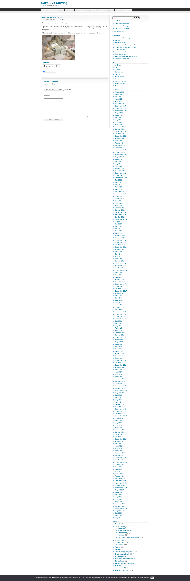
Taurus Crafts (119, 561)
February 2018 (120, 279)
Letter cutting (122, 533)
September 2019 (121, 247)
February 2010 (120, 476)
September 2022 (121, 178)
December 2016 (120, 312)
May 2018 (118, 277)
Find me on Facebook (122, 23)
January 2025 (120, 129)
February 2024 (120, 143)
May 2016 (118, 326)
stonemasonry (120, 556)
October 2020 (120, 217)
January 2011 (119, 455)
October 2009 (120, 485)
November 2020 (120, 215)
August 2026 (119, 92)
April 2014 (118, 374)
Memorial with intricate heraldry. (126, 56)
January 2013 (120, 407)
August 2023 (119, 157)
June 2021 (118, 201)
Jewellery (97, 10)
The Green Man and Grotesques (129, 537)
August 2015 (119, 342)
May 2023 (118, 164)
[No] (187, 578)
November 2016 (120, 314)
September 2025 (121, 110)
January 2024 (120, 145)
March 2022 (119, 189)
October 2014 (120, 363)
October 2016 (120, 316)
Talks (129, 10)
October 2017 (120, 289)
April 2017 (118, 302)
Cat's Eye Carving (54, 3)
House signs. (87, 10)
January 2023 (120, 171)
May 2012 (118, 423)
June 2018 (118, 275)
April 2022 (118, 187)
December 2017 (120, 284)
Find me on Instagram (122, 26)
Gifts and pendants (124, 530)
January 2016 (120, 335)
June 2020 (118, 226)
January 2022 (120, 191)
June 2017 (118, 298)
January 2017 (120, 309)
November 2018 (120, 265)
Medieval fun (119, 40)
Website (47, 95)
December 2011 (120, 434)
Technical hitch (120, 42)
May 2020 (118, 228)
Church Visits (119, 540)
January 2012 (120, 432)
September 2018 (121, 270)
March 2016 (119, 330)
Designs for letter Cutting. (53, 17)
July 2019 (118, 252)
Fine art (117, 547)
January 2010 (120, 478)
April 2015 (118, 349)
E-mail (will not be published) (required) (57, 90)
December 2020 (120, 212)
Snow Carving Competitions (124, 552)
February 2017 (120, 307)
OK (152, 577)
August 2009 (119, 490)
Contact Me (69, 10)
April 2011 (118, 448)
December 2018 (120, 263)
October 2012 (120, 413)
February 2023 (120, 168)
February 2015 (120, 353)
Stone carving (120, 10)
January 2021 (120, 210)
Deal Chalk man (120, 54)
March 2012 (119, 427)
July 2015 (118, 344)
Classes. (60, 10)
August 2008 (119, 511)
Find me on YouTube (122, 28)
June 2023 (118, 161)
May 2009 (118, 497)
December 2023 (120, 147)
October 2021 (120, 198)
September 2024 (121, 136)
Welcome (45, 10)
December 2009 (120, 481)
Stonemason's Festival (123, 554)
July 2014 (118, 370)
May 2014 (118, 372)
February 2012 (120, 430)
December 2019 (120, 240)
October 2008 (120, 506)
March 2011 (119, 450)
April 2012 (118, 425)
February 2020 (120, 235)
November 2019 (120, 242)
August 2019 (119, 249)
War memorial (120, 568)
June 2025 (118, 117)
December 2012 (120, 409)
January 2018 (120, 282)
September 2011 (121, 439)
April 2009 (118, 499)
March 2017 (119, 305)
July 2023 (118, 159)
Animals (118, 524)
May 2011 (118, 446)
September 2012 (121, 416)
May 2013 (118, 400)
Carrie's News (120, 526)
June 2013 (118, 397)
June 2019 (118, 254)
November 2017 (120, 286)
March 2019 (119, 258)
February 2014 (120, 379)
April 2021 (118, 203)
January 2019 (120, 261)
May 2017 (118, 300)
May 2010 (118, 469)
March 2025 (119, 124)
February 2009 (120, 504)
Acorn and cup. (120, 49)
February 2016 (120, 333)
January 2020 (120, 238)
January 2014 (120, 381)
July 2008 (118, 513)
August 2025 (119, 113)
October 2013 (120, 388)
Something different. (122, 59)
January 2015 (120, 356)
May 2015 (118, 346)
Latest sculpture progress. (124, 38)
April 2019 (118, 256)
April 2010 (118, 471)
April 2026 (118, 101)
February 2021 (120, 208)
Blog (53, 10)
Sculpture (121, 535)
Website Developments (123, 570)
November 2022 (120, 175)
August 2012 (119, 418)
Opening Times (108, 10)
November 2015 (120, 337)
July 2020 (118, 224)
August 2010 (119, 464)
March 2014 (119, 376)
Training (118, 565)
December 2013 (120, 383)
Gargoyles (121, 528)
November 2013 (120, 386)
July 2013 (118, 395)
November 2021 (120, 196)
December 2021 (120, 194)
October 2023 (120, 152)
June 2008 (118, 515)
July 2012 (118, 420)
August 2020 (119, 221)
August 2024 (119, 138)
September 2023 (121, 154)
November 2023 (120, 150)
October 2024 (120, 134)
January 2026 (120, 104)
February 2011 (120, 453)
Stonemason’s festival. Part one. (126, 47)
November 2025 (120, 108)
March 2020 (119, 233)
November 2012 (120, 411)
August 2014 (119, 367)
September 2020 (121, 219)
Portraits (120, 544)
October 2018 (120, 268)
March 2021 (119, 205)
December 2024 (120, 131)
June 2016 (118, 323)
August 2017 (119, 293)
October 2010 (120, 460)
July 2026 (118, 94)
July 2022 (118, 180)
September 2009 (121, 487)
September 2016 (121, 319)
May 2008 (118, 518)
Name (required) (50, 84)
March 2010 (119, 474)
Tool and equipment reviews (124, 563)
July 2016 (118, 321)
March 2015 (119, 351)
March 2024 (119, 141)
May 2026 (118, 99)
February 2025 (120, 127)
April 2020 (118, 231)
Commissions (119, 542)
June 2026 (118, 97)
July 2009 (118, 492)
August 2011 (119, 441)
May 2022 (118, 184)
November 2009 (120, 483)
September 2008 (121, 508)
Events (78, 10)
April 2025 (118, 122)
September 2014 (121, 365)
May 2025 (118, 120)
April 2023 (118, 166)
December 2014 (120, 358)
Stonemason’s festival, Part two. (126, 45)
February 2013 (120, 404)
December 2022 (120, 173)
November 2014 (120, 360)
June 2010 (118, 467)
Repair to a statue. (121, 52)
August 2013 (119, 393)
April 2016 (118, 328)
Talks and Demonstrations (124, 559)
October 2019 (120, 245)
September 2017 (121, 291)
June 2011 (118, 444)
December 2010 (120, 457)
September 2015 (121, 339)
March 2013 (119, 402)
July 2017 (118, 296)
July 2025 (118, 115)
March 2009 (119, 501)
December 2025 (120, 106)
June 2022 (118, 182)
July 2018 (118, 272)
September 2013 (121, 390)
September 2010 (121, 462)
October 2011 (119, 437)
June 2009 (118, 494)
